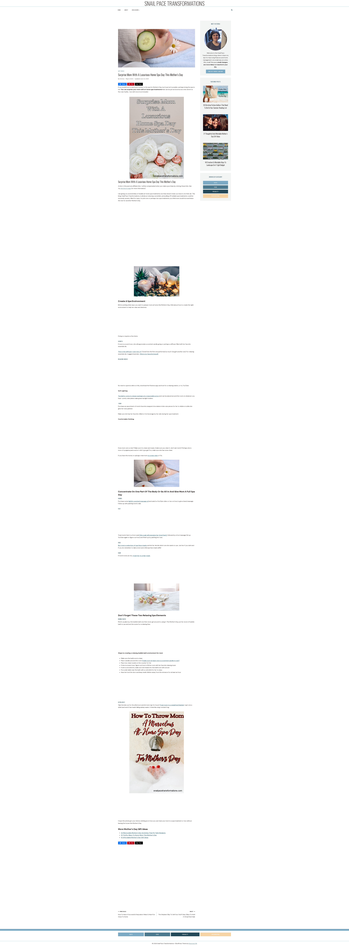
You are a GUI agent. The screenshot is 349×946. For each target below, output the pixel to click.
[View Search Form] (231, 10)
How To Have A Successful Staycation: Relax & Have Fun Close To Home (136, 914)
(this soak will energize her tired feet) (153, 535)
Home (119, 10)
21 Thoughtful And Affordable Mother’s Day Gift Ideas (215, 135)
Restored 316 (193, 943)
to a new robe (153, 456)
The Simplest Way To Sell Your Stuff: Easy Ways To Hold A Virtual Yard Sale (176, 914)
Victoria (122, 79)
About (126, 10)
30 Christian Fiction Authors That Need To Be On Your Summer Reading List (215, 106)
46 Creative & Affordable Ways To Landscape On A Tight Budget (215, 163)
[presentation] (215, 94)
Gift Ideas (121, 71)
